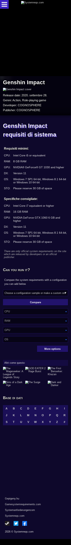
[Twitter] (16, 523)
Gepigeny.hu (12, 498)
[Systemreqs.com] (39, 4)
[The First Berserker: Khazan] (58, 373)
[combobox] (35, 311)
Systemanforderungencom (20, 510)
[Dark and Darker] (58, 384)
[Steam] (7, 523)
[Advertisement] (35, 42)
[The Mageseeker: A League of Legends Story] (13, 373)
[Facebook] (24, 523)
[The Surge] (35, 384)
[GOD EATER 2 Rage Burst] (35, 373)
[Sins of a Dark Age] (13, 384)
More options (52, 348)
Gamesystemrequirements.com (23, 504)
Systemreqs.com (14, 515)
